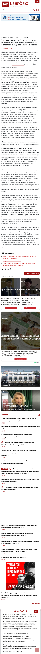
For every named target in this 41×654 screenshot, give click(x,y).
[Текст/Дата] (37, 10)
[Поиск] (34, 10)
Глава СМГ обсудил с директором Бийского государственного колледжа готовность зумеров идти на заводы (19, 595)
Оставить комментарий (32, 273)
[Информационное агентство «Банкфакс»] (15, 4)
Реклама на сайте (27, 648)
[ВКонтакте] (2, 269)
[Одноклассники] (5, 269)
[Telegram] (8, 269)
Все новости (36, 603)
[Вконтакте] (17, 611)
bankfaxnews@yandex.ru (17, 618)
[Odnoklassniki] (26, 611)
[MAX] (23, 611)
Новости (5, 414)
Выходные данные (8, 645)
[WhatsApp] (10, 269)
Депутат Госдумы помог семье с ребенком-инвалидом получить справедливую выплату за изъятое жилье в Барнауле (18, 453)
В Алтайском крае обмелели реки (12, 557)
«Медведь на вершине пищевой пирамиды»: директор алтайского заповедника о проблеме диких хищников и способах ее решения (20, 471)
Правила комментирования (15, 646)
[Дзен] (20, 611)
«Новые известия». (18, 65)
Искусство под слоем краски (12, 261)
